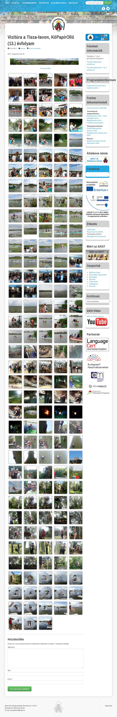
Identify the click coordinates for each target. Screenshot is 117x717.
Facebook (103, 8)
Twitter (108, 8)
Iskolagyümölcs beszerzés (96, 236)
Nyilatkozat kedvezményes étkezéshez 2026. (96, 142)
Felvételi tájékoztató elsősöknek (94, 63)
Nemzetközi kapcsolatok (98, 275)
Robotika (92, 279)
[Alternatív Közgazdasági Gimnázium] (58, 24)
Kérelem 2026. (92, 130)
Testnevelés (93, 281)
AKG (7, 3)
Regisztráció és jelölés (95, 232)
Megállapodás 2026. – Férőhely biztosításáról (95, 121)
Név (10, 670)
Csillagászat (93, 284)
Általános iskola (58, 3)
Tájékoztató (91, 229)
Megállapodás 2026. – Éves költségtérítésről (97, 117)
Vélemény (11, 647)
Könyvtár (92, 286)
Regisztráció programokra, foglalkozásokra (96, 86)
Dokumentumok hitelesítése (97, 108)
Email (10, 679)
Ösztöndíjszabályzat (94, 128)
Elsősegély (93, 277)
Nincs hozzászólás (35, 48)
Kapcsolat (73, 3)
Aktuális (23, 48)
